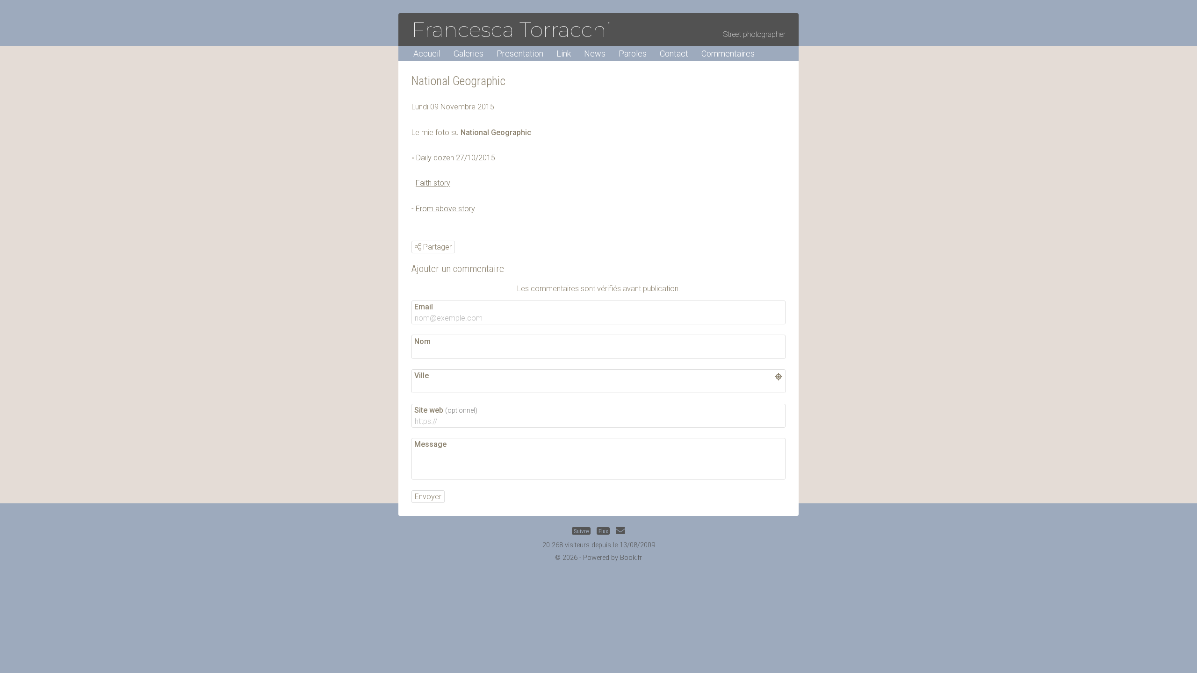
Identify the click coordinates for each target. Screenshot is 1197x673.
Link (563, 53)
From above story (445, 208)
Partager (436, 247)
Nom (422, 341)
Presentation (520, 53)
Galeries (468, 53)
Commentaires (728, 53)
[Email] (620, 531)
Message (430, 444)
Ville (421, 375)
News (595, 53)
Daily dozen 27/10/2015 (455, 157)
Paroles (633, 53)
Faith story (433, 183)
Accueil (426, 53)
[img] (418, 247)
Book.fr (631, 558)
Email (423, 306)
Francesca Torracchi (511, 29)
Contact (674, 53)
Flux (603, 531)
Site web (445, 410)
